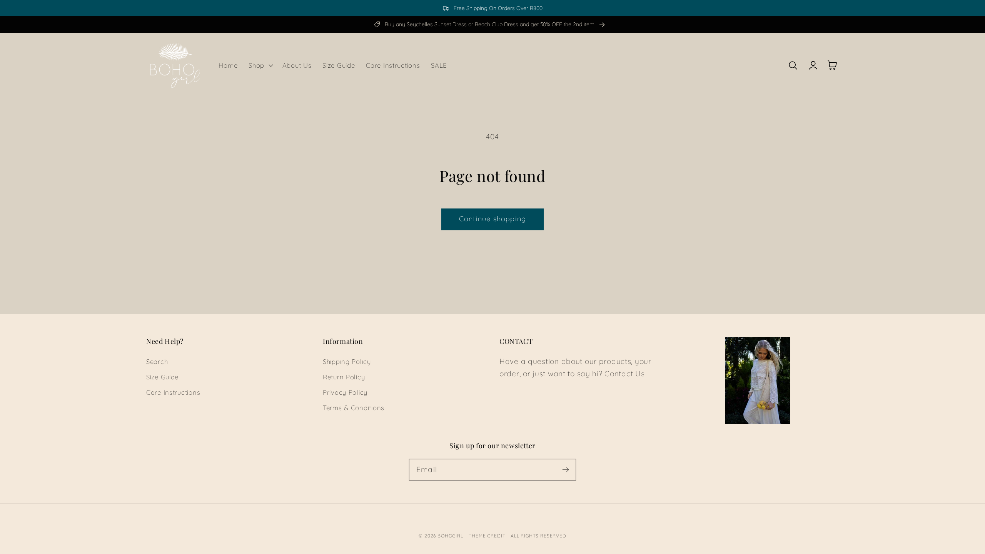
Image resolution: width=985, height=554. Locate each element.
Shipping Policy (347, 361)
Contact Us (624, 373)
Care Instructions (173, 392)
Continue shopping (492, 218)
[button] (260, 65)
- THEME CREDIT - (488, 536)
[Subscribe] (565, 469)
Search (157, 361)
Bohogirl (450, 536)
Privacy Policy (345, 392)
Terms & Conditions (353, 408)
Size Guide (162, 377)
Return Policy (344, 377)
